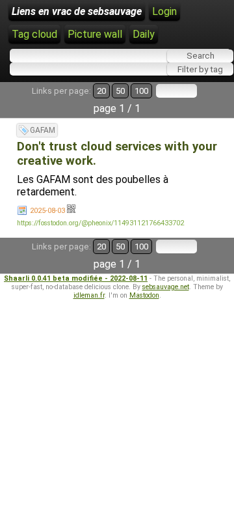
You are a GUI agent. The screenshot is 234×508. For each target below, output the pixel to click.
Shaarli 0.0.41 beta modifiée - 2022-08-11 (76, 278)
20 (101, 91)
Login (164, 11)
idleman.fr (89, 295)
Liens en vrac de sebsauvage (77, 11)
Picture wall (95, 34)
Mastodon (144, 295)
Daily (144, 34)
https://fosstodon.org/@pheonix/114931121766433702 (100, 223)
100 (141, 91)
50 (120, 91)
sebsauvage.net (165, 287)
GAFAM (42, 130)
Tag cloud (34, 34)
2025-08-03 (47, 210)
